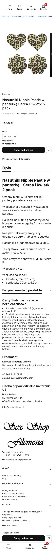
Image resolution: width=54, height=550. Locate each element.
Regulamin (7, 514)
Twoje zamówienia (10, 532)
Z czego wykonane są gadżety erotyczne (22, 511)
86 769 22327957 (12, 374)
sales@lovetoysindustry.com (17, 377)
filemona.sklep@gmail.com (18, 459)
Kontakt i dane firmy (11, 475)
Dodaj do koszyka (23, 150)
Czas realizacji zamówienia (15, 496)
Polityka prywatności (12, 517)
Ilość (4, 131)
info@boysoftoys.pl (13, 407)
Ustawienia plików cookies (15, 520)
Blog (4, 478)
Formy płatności (9, 490)
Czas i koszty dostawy (13, 493)
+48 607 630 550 (14, 452)
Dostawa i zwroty (10, 499)
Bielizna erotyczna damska (23, 16)
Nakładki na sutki (45, 16)
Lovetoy (6, 94)
